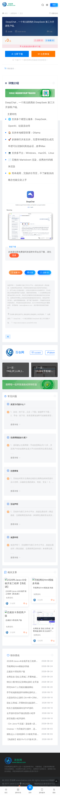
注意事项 (44, 54)
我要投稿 (54, 13)
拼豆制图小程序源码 (16, 718)
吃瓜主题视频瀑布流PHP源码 (20, 708)
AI (15, 125)
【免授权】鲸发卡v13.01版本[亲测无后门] (23, 739)
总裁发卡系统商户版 (14, 620)
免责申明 (14, 537)
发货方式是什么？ (18, 404)
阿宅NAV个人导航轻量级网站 (20, 687)
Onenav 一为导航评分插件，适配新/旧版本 (23, 729)
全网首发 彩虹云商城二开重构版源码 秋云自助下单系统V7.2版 (43, 630)
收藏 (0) (50, 40)
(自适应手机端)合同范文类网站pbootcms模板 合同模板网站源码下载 (44, 371)
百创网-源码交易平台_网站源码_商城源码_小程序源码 (27, 314)
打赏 (31, 272)
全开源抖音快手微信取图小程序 (21, 713)
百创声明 (14, 504)
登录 (54, 5)
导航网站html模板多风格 (43, 588)
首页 (6, 13)
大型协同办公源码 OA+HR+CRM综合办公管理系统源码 (23, 697)
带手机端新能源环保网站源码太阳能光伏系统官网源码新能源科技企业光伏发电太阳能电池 (23, 692)
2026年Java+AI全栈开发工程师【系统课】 (16, 592)
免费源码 (13, 13)
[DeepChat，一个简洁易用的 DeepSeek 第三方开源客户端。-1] (30, 215)
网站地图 (26, 784)
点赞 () (39, 40)
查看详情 (14, 424)
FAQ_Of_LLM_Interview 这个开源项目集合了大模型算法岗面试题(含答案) (16, 371)
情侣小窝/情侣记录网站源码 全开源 (23, 682)
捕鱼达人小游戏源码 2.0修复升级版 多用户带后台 (23, 734)
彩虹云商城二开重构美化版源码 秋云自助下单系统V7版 (23, 703)
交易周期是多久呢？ (19, 437)
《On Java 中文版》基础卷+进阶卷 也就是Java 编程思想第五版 (23, 723)
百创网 (10, 31)
